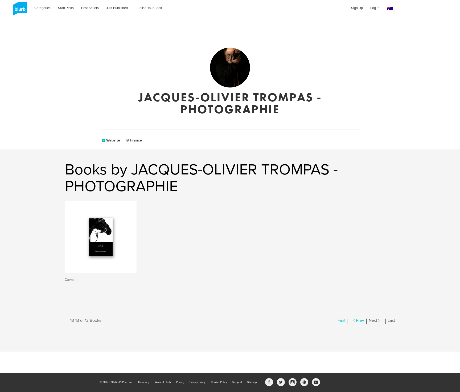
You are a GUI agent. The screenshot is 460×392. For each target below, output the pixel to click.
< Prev (358, 320)
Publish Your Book (148, 8)
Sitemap (252, 382)
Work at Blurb (163, 382)
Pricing (180, 382)
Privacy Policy (198, 382)
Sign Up (357, 8)
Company (144, 382)
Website (113, 140)
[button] (390, 8)
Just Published (117, 8)
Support (237, 382)
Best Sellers (90, 8)
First (342, 320)
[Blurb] (18, 10)
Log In (374, 8)
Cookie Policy (219, 382)
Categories (42, 8)
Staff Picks (66, 8)
